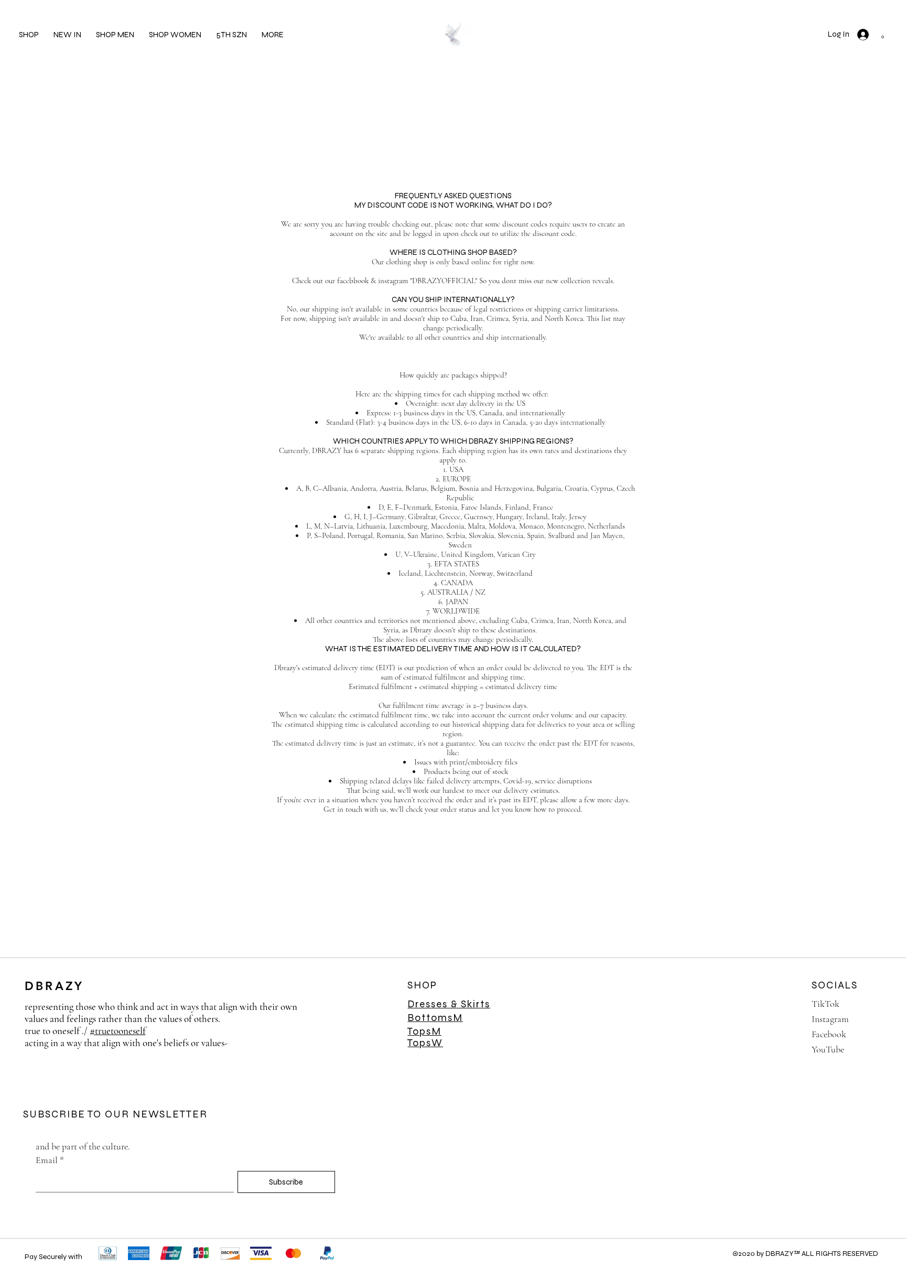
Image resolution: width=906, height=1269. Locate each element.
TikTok (825, 1003)
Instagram (830, 1019)
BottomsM (434, 1018)
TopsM (424, 1031)
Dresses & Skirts (448, 1004)
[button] (272, 35)
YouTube (828, 1049)
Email (50, 1160)
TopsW (425, 1043)
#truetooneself (118, 1031)
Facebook (829, 1034)
